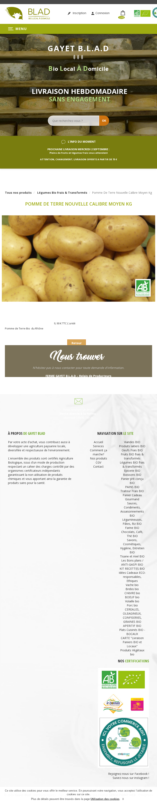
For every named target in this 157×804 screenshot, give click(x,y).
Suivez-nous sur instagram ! (131, 778)
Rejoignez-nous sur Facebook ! (128, 774)
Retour (77, 343)
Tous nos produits (18, 193)
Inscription (79, 13)
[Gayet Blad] (27, 13)
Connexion (102, 13)
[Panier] (123, 13)
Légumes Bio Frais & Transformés (62, 193)
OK (104, 120)
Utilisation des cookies (105, 799)
